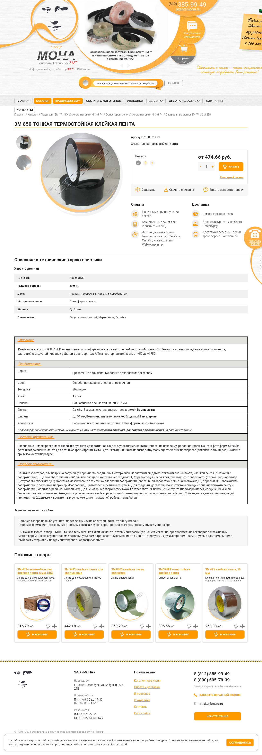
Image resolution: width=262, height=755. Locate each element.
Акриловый (77, 277)
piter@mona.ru (188, 9)
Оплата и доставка (184, 100)
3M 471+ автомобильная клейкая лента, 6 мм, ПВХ (35, 571)
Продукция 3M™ (68, 100)
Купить (233, 166)
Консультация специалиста (192, 26)
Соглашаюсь (240, 742)
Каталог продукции (147, 680)
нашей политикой (115, 744)
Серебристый (118, 293)
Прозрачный (89, 293)
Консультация (217, 716)
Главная (23, 100)
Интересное (142, 693)
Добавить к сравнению (54, 626)
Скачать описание (181, 189)
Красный (103, 293)
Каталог (42, 100)
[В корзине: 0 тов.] (183, 50)
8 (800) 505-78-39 (212, 680)
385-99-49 (187, 4)
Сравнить (148, 189)
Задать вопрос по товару (227, 189)
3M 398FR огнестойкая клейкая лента (174, 571)
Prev (121, 65)
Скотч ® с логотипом (104, 100)
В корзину (39, 634)
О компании (142, 700)
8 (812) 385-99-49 (212, 673)
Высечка (156, 100)
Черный (74, 293)
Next (128, 65)
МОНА (55, 19)
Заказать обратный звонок (220, 695)
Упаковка (135, 100)
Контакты (25, 109)
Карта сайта (142, 713)
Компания (214, 100)
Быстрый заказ (231, 177)
